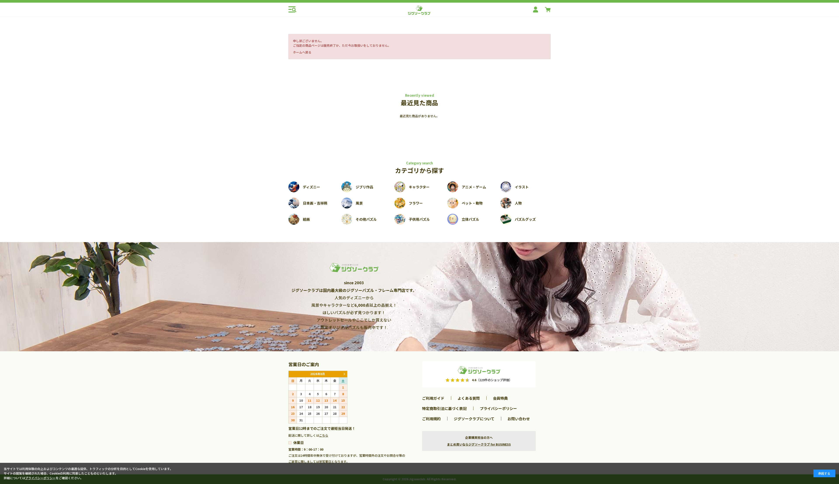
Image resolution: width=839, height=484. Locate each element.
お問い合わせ (519, 418)
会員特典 (500, 398)
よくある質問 (469, 398)
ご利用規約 (431, 418)
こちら (323, 435)
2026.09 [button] (344, 374)
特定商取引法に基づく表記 (444, 408)
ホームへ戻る (302, 52)
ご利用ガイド (433, 398)
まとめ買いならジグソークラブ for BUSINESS (479, 444)
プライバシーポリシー (498, 408)
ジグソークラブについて (474, 418)
